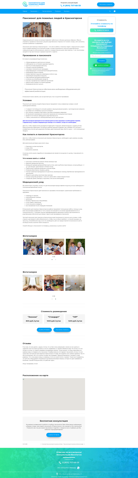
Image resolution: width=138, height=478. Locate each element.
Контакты (66, 11)
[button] (52, 259)
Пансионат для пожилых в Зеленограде (73, 444)
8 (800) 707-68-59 (44, 329)
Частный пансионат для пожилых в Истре (52, 444)
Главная (25, 11)
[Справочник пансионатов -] (34, 6)
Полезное (58, 11)
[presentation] (54, 257)
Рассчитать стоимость (105, 4)
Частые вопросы (47, 11)
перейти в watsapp (103, 65)
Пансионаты (33, 11)
